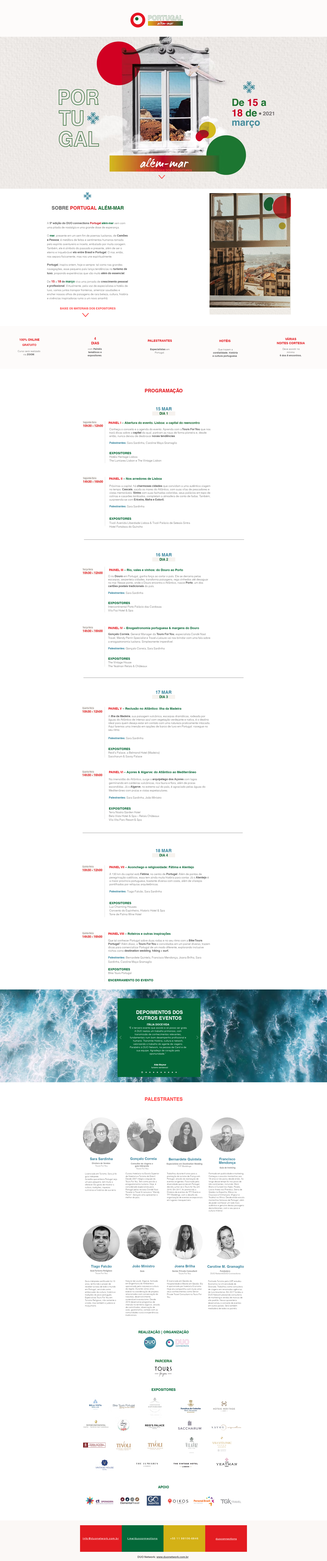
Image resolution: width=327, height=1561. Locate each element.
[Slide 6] (153, 1072)
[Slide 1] (141, 1072)
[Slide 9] (172, 1072)
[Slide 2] (146, 1072)
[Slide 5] (149, 1072)
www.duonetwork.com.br (173, 1557)
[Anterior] (120, 1038)
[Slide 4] (161, 1072)
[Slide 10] (176, 1072)
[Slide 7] (164, 1072)
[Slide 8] (168, 1072)
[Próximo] (197, 1038)
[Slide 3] (157, 1072)
